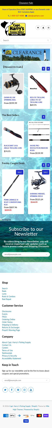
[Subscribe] (46, 254)
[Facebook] (11, 389)
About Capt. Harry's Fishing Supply (16, 342)
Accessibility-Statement (11, 358)
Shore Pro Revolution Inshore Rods (39, 148)
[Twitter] (5, 389)
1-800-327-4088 (17, 16)
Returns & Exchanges (10, 327)
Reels (4, 291)
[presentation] (43, 69)
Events (4, 314)
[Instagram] (24, 389)
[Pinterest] (18, 389)
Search (5, 288)
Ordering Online (8, 319)
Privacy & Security (9, 356)
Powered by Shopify (31, 409)
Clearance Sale (26, 2)
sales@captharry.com (36, 16)
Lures (4, 294)
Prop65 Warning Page (11, 330)
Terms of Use (7, 350)
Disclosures (6, 311)
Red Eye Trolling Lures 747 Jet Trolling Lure (37, 99)
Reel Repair (6, 299)
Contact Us (6, 345)
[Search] (48, 40)
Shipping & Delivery (10, 325)
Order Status (7, 322)
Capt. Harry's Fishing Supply (20, 406)
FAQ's (4, 317)
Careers (5, 348)
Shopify (34, 406)
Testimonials (7, 353)
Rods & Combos (8, 296)
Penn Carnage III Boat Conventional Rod (12, 202)
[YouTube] (30, 389)
